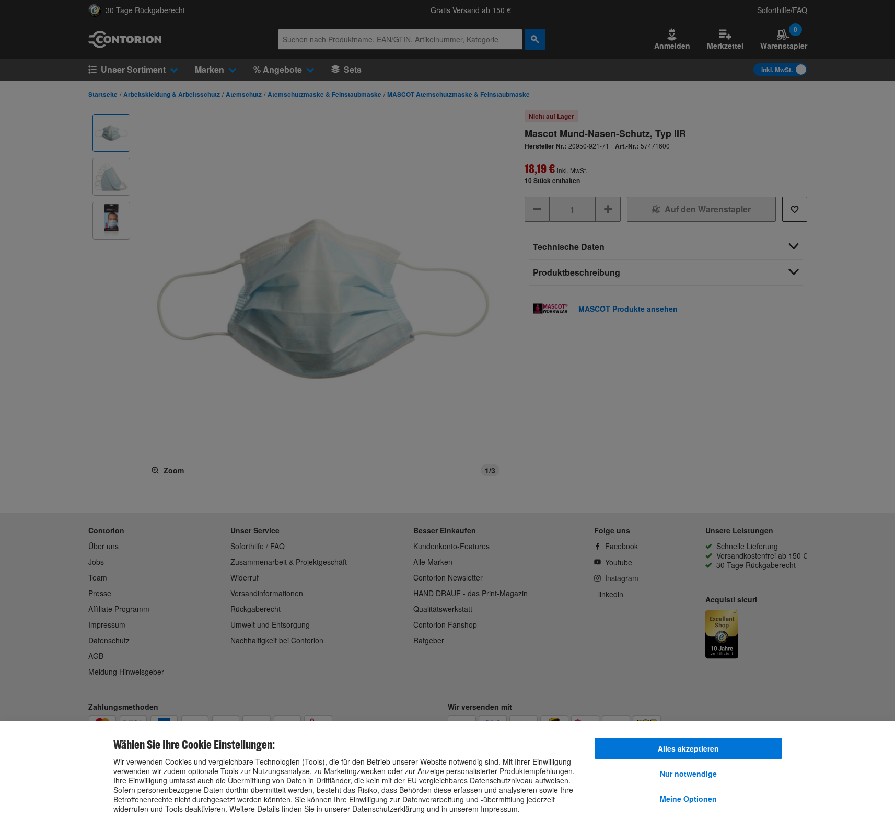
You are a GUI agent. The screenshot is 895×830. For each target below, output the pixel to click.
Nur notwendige (688, 773)
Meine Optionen (688, 798)
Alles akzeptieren (688, 748)
